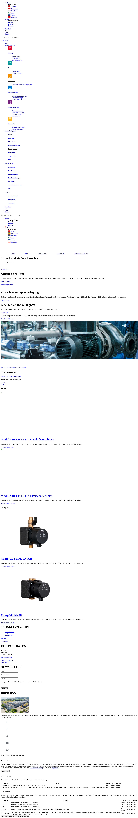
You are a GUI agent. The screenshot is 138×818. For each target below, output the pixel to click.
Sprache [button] (7, 19)
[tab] (69, 776)
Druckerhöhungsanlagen (19, 96)
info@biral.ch (5, 662)
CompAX (4, 384)
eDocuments (4, 312)
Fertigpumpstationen (18, 112)
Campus (7, 192)
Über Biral (8, 29)
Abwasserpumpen (17, 111)
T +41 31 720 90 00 (7, 660)
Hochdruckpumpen (17, 98)
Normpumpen (16, 58)
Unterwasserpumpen (18, 99)
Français (10, 24)
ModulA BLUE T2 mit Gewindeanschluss (27, 439)
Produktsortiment (10, 45)
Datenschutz (4, 641)
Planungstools (9, 163)
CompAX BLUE (11, 615)
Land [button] (8, 3)
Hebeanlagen (16, 116)
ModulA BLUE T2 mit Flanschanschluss (26, 496)
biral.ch (3, 367)
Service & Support (10, 131)
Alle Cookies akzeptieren (22, 816)
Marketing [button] (6, 791)
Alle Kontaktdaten (6, 657)
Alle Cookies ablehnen (8, 816)
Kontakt (7, 34)
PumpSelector (5, 300)
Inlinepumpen (16, 56)
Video (6, 32)
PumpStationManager (7, 319)
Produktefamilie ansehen (8, 447)
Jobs (6, 30)
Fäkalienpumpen (17, 114)
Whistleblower (9, 635)
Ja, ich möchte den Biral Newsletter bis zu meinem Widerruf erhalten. (23, 682)
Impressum (4, 638)
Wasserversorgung (17, 129)
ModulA (3, 383)
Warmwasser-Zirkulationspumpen (22, 84)
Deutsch (10, 22)
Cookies (3, 757)
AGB (6, 633)
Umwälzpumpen (17, 60)
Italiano (10, 26)
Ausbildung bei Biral (7, 284)
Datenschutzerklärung (7, 685)
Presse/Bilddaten (9, 632)
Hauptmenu (4, 40)
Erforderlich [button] (7, 776)
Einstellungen (5, 771)
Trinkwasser (22, 367)
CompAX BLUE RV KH (16, 558)
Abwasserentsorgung (18, 127)
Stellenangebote (5, 281)
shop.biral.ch (4, 269)
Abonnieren (5, 688)
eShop (6, 43)
